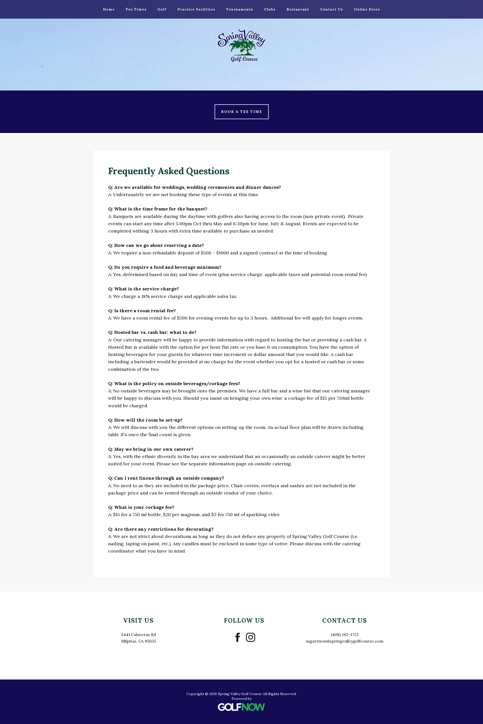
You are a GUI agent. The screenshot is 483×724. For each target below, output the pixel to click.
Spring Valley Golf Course (241, 45)
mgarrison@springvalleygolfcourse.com (344, 641)
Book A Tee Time (241, 111)
